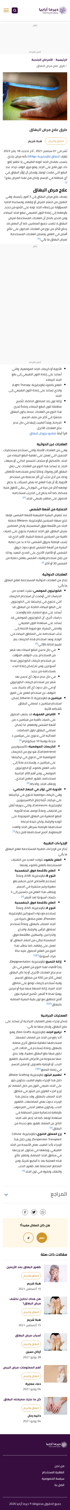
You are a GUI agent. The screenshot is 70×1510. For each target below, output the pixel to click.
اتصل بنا (59, 1485)
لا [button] (28, 1237)
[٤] (43, 562)
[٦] (14, 831)
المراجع (59, 1194)
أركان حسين (33, 1351)
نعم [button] (41, 1237)
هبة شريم (34, 1283)
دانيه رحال (34, 1415)
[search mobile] (15, 10)
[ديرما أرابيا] (53, 10)
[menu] (6, 10)
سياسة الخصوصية (53, 1478)
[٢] (39, 238)
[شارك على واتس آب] (43, 1212)
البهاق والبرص (56, 141)
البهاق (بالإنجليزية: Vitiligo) (43, 156)
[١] (66, 182)
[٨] (51, 1127)
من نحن (59, 1466)
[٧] (22, 896)
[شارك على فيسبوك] (25, 1212)
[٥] (36, 643)
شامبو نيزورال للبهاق (43, 433)
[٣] (24, 497)
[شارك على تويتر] (34, 1212)
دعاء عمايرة (33, 1384)
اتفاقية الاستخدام (53, 1472)
